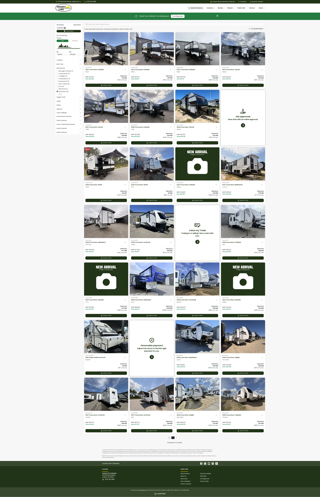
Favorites (243, 2)
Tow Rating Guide (177, 16)
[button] (69, 1)
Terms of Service (186, 484)
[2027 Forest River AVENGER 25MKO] (243, 279)
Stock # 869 (134, 240)
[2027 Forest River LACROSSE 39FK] (152, 394)
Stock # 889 (134, 298)
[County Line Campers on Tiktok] (216, 463)
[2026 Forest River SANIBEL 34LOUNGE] (243, 336)
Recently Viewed (257, 2)
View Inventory (185, 473)
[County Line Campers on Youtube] (208, 463)
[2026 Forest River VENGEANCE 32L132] (197, 336)
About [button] (261, 8)
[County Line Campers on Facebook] (200, 463)
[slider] (57, 49)
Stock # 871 (225, 240)
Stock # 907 (180, 67)
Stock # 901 (88, 125)
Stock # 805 (180, 125)
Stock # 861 (225, 355)
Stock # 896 (134, 413)
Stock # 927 (225, 298)
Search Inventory (196, 8)
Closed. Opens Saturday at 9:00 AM (223, 2)
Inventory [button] (210, 8)
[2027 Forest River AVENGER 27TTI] (106, 279)
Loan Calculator (185, 481)
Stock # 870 (88, 240)
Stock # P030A (89, 355)
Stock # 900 (225, 67)
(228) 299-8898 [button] (91, 1)
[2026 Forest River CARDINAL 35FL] (243, 221)
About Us (183, 476)
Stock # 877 (225, 413)
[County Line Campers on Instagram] (212, 463)
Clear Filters (77, 25)
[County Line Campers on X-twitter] (204, 463)
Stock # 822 (180, 413)
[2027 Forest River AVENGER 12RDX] (152, 48)
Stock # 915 (88, 67)
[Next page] (180, 437)
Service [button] (251, 8)
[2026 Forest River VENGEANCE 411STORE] (106, 221)
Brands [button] (220, 8)
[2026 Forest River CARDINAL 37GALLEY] (243, 394)
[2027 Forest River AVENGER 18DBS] (197, 48)
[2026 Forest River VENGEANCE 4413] (152, 279)
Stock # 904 (225, 182)
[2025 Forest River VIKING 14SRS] (106, 163)
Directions (203, 476)
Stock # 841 (180, 355)
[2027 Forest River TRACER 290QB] (243, 48)
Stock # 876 (134, 125)
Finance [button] (229, 8)
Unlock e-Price (107, 85)
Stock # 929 (180, 182)
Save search (70, 31)
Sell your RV (184, 479)
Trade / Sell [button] (241, 8)
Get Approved (204, 479)
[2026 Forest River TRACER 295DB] (197, 106)
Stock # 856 (180, 298)
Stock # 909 (134, 67)
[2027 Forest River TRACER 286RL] (106, 106)
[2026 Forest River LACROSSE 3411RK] (152, 221)
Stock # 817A (134, 182)
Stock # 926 (88, 298)
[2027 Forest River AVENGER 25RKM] (197, 163)
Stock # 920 (88, 413)
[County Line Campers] (63, 8)
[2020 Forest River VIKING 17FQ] (152, 163)
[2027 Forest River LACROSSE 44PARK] (106, 394)
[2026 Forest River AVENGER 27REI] (152, 106)
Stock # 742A (88, 182)
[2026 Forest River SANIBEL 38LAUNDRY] (197, 394)
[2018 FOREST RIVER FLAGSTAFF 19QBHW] (106, 336)
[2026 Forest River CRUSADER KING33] (197, 279)
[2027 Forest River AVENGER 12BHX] (106, 48)
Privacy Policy (204, 481)
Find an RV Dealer (205, 473)
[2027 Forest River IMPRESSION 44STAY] (243, 163)
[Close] (217, 15)
